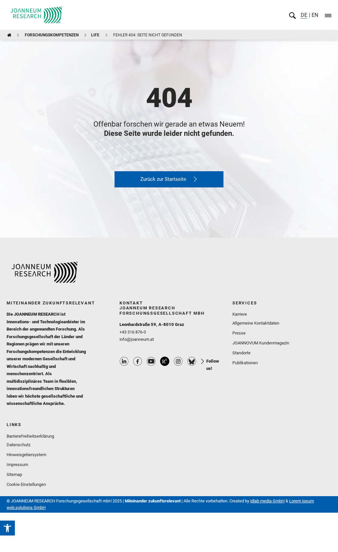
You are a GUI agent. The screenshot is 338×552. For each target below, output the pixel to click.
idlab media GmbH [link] (267, 500)
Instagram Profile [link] (178, 361)
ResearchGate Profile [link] (164, 361)
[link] (7, 528)
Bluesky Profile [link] (191, 361)
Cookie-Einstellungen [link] (26, 484)
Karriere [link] (239, 314)
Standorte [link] (241, 352)
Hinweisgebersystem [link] (26, 454)
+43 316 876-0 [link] (132, 332)
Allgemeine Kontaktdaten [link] (255, 323)
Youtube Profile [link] (151, 361)
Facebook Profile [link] (137, 361)
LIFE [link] (95, 35)
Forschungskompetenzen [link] (52, 35)
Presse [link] (239, 333)
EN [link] (314, 15)
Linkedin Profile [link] (124, 361)
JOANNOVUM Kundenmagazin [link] (260, 342)
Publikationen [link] (245, 362)
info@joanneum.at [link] (136, 339)
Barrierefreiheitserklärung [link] (30, 436)
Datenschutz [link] (18, 444)
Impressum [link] (17, 464)
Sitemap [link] (14, 474)
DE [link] (304, 15)
